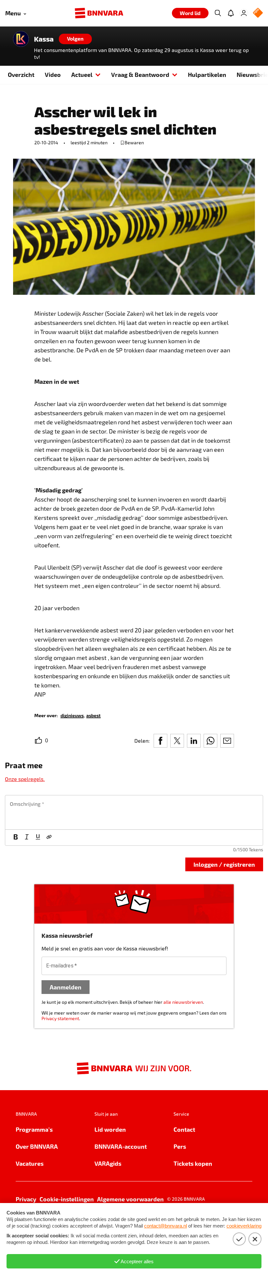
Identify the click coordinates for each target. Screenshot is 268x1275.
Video (53, 74)
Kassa (44, 39)
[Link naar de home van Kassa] (21, 39)
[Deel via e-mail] (227, 740)
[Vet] (15, 837)
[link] (72, 715)
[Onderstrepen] (38, 837)
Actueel (81, 74)
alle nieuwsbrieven (183, 1002)
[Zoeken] (218, 13)
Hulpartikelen (207, 74)
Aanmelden (65, 986)
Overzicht (21, 74)
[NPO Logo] (258, 13)
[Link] (49, 837)
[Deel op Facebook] (160, 740)
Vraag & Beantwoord (140, 74)
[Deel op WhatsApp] (210, 740)
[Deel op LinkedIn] (193, 740)
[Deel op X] (177, 740)
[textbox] (134, 812)
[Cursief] (27, 837)
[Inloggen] (244, 13)
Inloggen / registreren (224, 864)
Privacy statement (60, 1018)
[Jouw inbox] (231, 13)
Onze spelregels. (25, 779)
